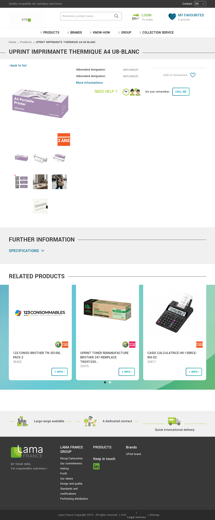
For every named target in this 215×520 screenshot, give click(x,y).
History (64, 468)
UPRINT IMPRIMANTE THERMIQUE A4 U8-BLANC (66, 42)
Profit (63, 474)
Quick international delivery (174, 430)
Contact (187, 4)
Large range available (49, 421)
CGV (123, 515)
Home (12, 42)
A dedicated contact (117, 421)
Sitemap (154, 515)
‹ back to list (18, 65)
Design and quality (71, 484)
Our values (66, 479)
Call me (180, 92)
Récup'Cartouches (71, 458)
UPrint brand (133, 454)
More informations (89, 83)
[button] (200, 3)
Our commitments (71, 463)
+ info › (59, 372)
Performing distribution (74, 499)
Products (26, 42)
